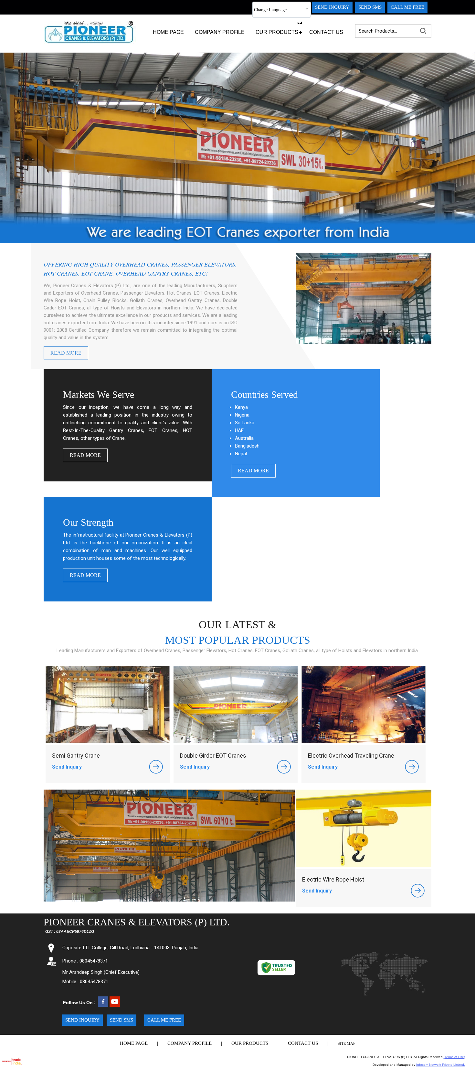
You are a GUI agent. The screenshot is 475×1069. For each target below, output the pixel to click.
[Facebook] (103, 1005)
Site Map (346, 1043)
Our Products (277, 32)
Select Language (278, 22)
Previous (11, 142)
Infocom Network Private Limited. (440, 1064)
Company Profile (220, 32)
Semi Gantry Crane (76, 755)
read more (65, 353)
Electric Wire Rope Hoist (333, 879)
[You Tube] (115, 1005)
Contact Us (326, 32)
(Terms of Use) (454, 1057)
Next (463, 142)
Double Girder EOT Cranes (213, 755)
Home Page (168, 32)
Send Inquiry (67, 767)
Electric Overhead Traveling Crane (351, 755)
